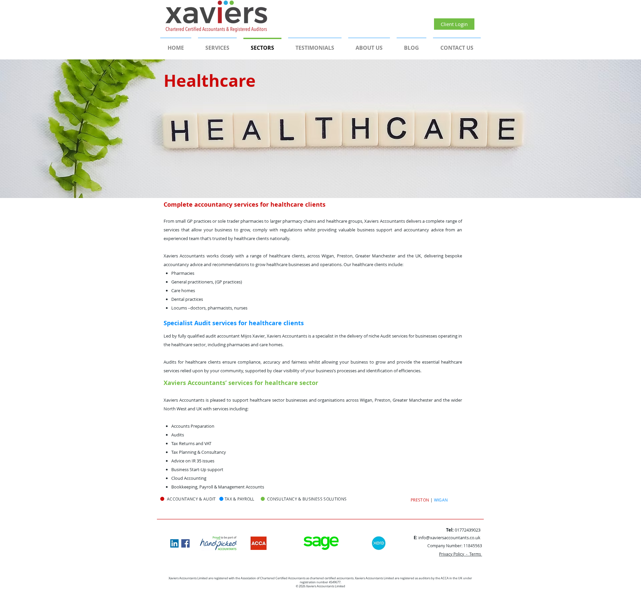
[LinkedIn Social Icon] (174, 543)
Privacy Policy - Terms (460, 554)
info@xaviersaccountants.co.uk (449, 538)
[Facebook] (185, 543)
